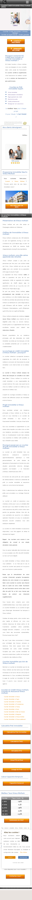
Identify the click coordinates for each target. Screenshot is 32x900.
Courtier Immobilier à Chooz (12, 696)
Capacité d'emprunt (17, 783)
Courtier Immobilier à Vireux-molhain (14, 716)
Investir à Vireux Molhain (15, 181)
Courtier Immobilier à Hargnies (12, 714)
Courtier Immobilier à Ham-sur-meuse (14, 711)
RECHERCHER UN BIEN (16, 206)
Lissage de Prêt (16, 769)
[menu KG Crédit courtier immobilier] (27, 3)
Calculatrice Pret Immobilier (16, 732)
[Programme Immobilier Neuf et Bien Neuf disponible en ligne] (16, 202)
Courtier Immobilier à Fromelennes (14, 704)
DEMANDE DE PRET (17, 820)
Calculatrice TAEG (17, 741)
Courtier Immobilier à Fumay (12, 706)
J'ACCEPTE (10, 857)
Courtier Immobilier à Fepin (11, 699)
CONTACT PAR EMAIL (16, 41)
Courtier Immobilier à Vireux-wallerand (14, 719)
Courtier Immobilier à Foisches (12, 701)
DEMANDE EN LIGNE (17, 49)
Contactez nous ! (15, 876)
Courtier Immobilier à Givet (11, 709)
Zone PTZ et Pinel (16, 760)
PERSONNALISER (23, 857)
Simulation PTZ (16, 751)
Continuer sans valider (18, 862)
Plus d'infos (23, 852)
